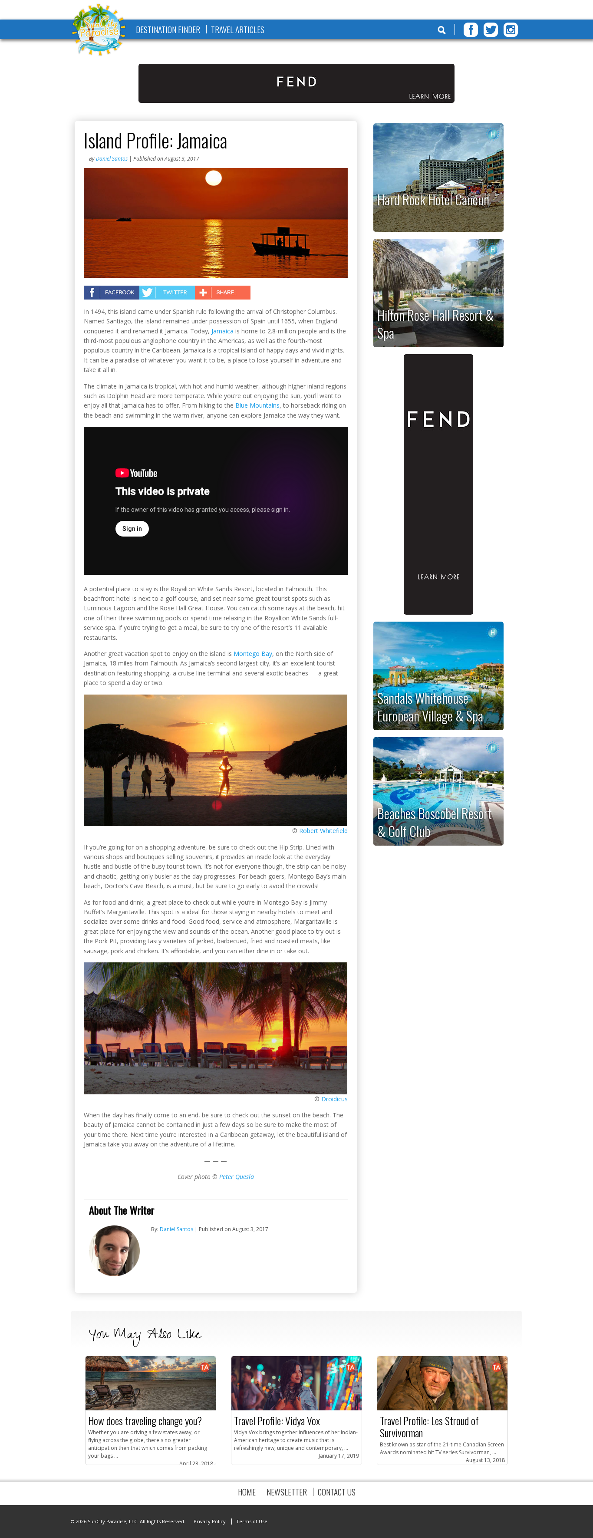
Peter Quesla (236, 1176)
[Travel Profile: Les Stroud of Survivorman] (442, 1408)
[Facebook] (471, 30)
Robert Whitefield (323, 831)
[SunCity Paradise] (99, 30)
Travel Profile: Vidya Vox (277, 1420)
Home (247, 1491)
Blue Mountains (257, 405)
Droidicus (334, 1099)
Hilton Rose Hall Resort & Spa (435, 324)
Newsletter (287, 1491)
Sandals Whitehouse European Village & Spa (430, 706)
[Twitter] (491, 30)
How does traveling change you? (145, 1420)
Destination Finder (168, 29)
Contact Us (337, 1491)
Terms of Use (251, 1521)
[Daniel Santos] (114, 1274)
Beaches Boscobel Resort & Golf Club (434, 822)
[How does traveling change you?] (151, 1408)
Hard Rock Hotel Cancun (433, 199)
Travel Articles (237, 29)
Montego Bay (253, 653)
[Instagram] (511, 30)
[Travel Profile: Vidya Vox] (296, 1408)
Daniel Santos (112, 158)
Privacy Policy (210, 1521)
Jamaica (222, 331)
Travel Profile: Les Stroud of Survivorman (429, 1426)
